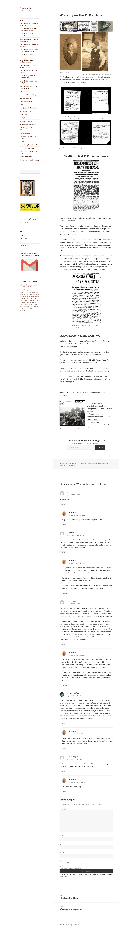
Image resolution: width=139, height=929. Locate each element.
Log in (21, 235)
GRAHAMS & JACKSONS (27, 121)
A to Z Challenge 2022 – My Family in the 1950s (28, 66)
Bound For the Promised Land (98, 417)
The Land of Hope (93, 419)
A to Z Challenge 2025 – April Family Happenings (28, 82)
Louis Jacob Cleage (25, 133)
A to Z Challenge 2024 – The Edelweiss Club (28, 77)
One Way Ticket (93, 422)
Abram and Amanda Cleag (28, 95)
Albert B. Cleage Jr (25, 98)
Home (21, 20)
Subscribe (100, 447)
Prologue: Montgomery (96, 414)
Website (62, 853)
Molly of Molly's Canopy (76, 693)
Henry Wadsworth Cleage (28, 124)
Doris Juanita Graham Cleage (28, 108)
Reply (63, 505)
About (21, 91)
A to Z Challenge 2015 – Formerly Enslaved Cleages (28, 35)
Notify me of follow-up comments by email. (74, 863)
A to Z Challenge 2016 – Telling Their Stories (29, 40)
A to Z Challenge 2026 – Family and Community (29, 87)
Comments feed (24, 242)
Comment (64, 809)
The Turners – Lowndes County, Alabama (29, 161)
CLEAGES (22, 105)
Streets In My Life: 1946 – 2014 (29, 145)
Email (62, 844)
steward (63, 80)
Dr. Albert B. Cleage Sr (26, 111)
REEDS (22, 141)
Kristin (75, 463)
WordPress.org (24, 245)
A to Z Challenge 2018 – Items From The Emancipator (29, 50)
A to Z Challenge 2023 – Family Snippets (29, 71)
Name (62, 836)
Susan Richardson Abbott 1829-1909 (29, 152)
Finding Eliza (26, 7)
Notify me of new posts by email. (70, 868)
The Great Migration (26, 157)
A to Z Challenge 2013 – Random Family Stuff (29, 24)
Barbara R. (71, 533)
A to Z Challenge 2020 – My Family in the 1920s (28, 61)
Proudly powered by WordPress (69, 925)
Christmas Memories (26, 101)
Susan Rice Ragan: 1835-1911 (28, 148)
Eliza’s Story (23, 114)
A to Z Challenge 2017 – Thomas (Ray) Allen (29, 45)
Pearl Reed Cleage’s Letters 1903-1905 (28, 137)
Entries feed (23, 238)
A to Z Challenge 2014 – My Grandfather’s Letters (28, 29)
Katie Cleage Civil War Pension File (29, 129)
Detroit (68, 465)
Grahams (73, 465)
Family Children (25, 118)
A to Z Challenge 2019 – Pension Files (29, 56)
